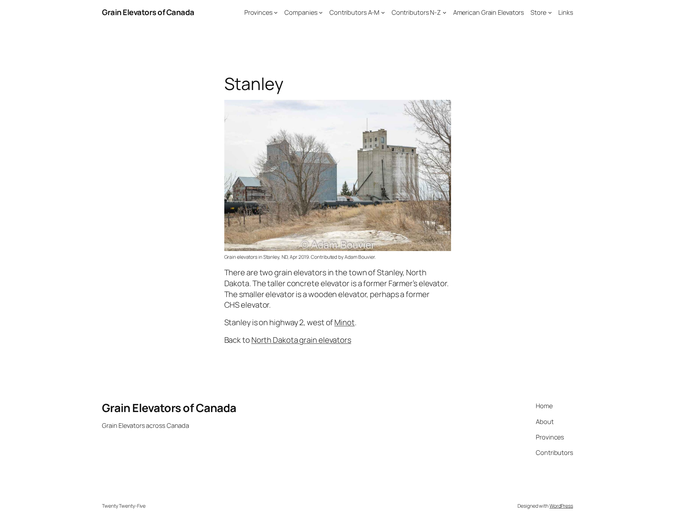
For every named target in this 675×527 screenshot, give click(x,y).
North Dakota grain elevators (301, 340)
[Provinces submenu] (276, 12)
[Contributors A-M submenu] (383, 12)
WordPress (561, 505)
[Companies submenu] (321, 12)
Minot (344, 322)
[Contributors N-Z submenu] (444, 12)
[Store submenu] (550, 12)
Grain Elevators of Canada (148, 12)
